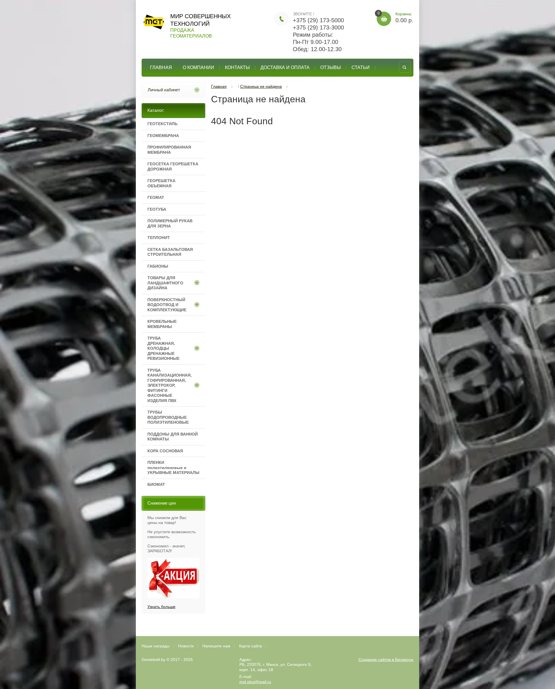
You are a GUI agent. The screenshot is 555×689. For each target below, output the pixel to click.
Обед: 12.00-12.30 (317, 49)
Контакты (237, 67)
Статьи (361, 67)
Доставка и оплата (285, 67)
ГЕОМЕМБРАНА (163, 135)
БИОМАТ (156, 484)
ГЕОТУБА (156, 209)
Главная (161, 67)
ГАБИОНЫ (157, 266)
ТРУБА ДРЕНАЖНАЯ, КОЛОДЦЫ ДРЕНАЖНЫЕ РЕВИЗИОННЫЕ (163, 348)
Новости (186, 646)
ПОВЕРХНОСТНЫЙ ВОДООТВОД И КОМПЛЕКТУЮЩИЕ (166, 304)
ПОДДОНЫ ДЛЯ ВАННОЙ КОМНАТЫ (172, 437)
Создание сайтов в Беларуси (385, 659)
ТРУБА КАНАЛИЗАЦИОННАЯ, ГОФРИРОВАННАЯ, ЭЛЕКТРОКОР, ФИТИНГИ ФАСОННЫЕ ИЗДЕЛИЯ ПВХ (168, 385)
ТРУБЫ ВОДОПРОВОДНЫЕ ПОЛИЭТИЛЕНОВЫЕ (168, 417)
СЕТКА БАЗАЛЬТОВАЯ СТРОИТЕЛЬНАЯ (170, 252)
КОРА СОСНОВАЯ (165, 451)
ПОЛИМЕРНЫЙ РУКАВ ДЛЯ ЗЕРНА (170, 223)
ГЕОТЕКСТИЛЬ (162, 123)
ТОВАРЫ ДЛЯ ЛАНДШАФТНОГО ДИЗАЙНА (165, 282)
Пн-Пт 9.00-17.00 (315, 42)
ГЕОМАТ (155, 197)
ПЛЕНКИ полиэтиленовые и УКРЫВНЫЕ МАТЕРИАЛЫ (173, 467)
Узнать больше (161, 606)
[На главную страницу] (154, 23)
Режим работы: (313, 35)
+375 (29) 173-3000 (318, 27)
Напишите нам (216, 646)
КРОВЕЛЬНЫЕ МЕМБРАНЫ (162, 324)
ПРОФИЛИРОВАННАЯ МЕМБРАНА (169, 150)
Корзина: (395, 17)
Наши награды (155, 646)
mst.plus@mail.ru (255, 681)
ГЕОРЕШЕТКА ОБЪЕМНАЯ (161, 183)
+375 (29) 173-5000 (318, 20)
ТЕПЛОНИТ (158, 237)
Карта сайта (250, 646)
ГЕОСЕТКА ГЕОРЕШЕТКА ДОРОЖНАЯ (172, 166)
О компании (198, 67)
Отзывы (330, 67)
